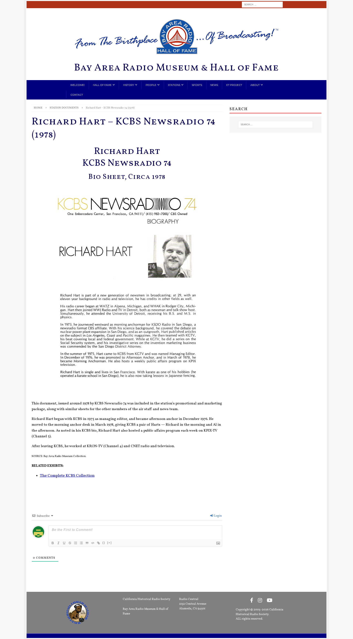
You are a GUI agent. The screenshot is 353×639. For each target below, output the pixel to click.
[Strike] (70, 543)
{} (103, 542)
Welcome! (77, 84)
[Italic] (58, 543)
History (128, 84)
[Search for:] (262, 4)
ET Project (234, 84)
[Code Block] (93, 543)
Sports (197, 84)
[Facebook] (251, 601)
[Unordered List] (81, 543)
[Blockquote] (87, 543)
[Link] (98, 543)
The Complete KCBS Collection (67, 476)
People (151, 84)
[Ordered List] (75, 543)
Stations (174, 84)
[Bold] (53, 543)
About (255, 84)
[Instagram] (260, 601)
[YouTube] (269, 601)
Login (217, 516)
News (214, 84)
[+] (109, 542)
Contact (76, 94)
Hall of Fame (102, 84)
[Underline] (64, 543)
